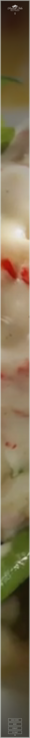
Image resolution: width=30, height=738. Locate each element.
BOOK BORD (15, 720)
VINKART (15, 728)
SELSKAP (15, 732)
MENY (15, 724)
